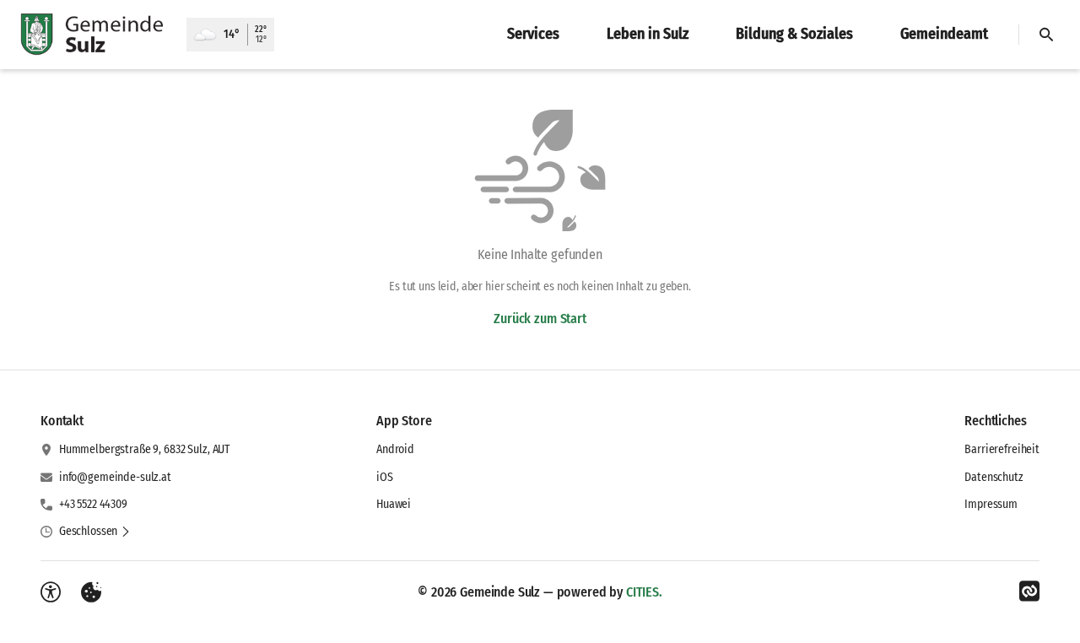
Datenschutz (993, 477)
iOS (384, 477)
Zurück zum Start (540, 319)
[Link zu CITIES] (1029, 591)
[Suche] (1046, 34)
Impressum (991, 504)
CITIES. (644, 592)
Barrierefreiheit (1002, 449)
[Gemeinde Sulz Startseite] (93, 35)
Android (395, 449)
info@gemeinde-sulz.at (115, 477)
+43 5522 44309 (93, 504)
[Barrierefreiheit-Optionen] (50, 592)
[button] (95, 531)
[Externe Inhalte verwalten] (91, 592)
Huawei (393, 504)
